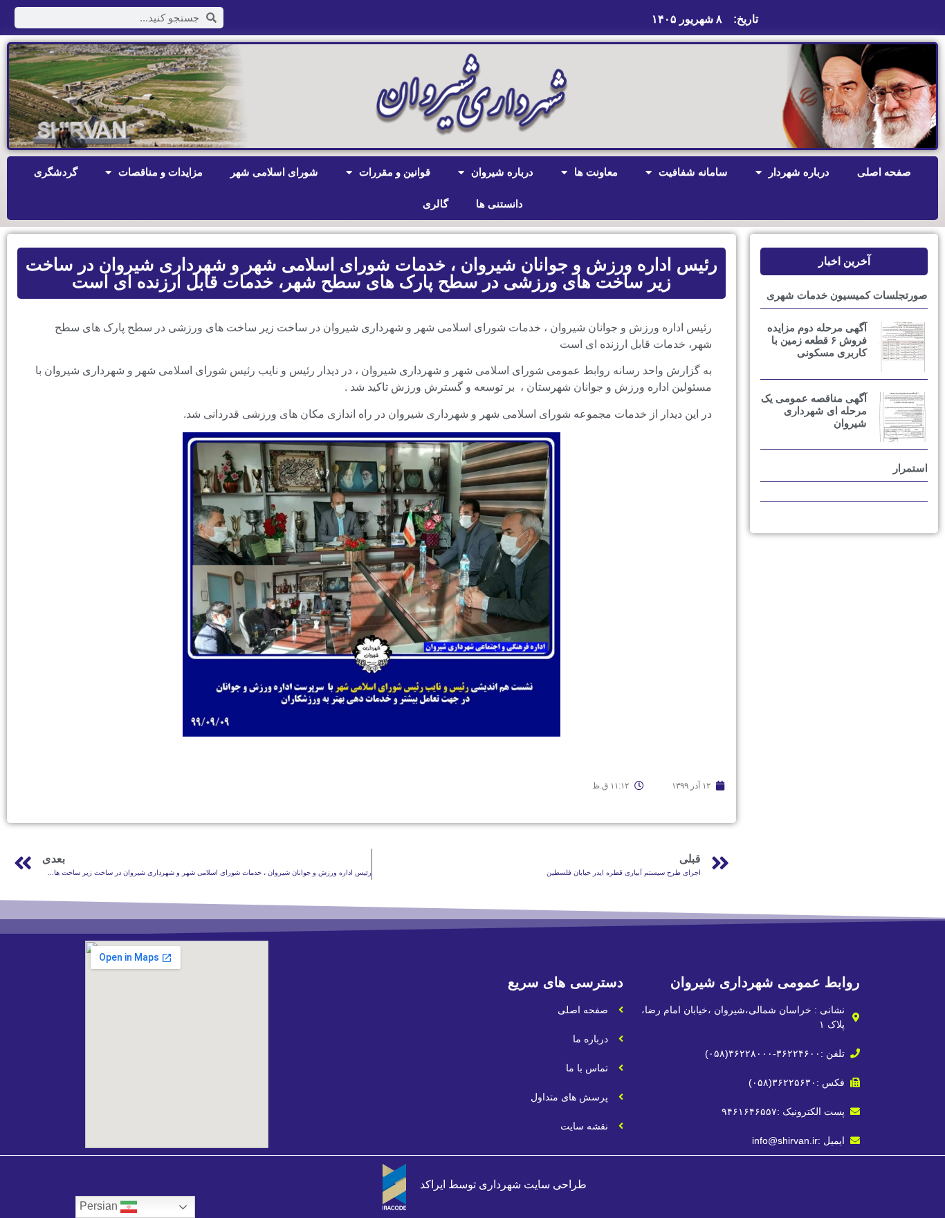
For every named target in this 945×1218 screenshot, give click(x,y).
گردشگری (55, 172)
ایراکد (433, 1184)
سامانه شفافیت (693, 172)
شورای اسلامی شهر (274, 172)
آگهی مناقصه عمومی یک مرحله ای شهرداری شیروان (814, 410)
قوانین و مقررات (394, 172)
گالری (435, 204)
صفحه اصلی (884, 172)
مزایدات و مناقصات (160, 172)
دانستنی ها (499, 204)
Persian (100, 1206)
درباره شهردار (799, 172)
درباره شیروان (502, 172)
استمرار (910, 468)
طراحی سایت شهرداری (533, 1184)
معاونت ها (596, 172)
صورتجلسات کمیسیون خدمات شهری (847, 295)
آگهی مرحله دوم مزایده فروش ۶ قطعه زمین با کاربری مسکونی (817, 340)
